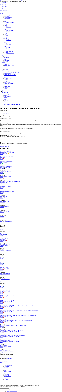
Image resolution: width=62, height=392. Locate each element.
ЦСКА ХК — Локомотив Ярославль (6, 221)
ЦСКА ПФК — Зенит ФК (4, 267)
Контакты (1, 362)
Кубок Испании (8, 27)
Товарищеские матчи (7, 20)
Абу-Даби (1, 168)
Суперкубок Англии (9, 32)
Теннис (3, 70)
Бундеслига (7, 39)
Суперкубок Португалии (10, 53)
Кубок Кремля (6, 80)
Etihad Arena (2, 326)
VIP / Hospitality (6, 379)
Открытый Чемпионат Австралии (9, 83)
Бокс (3, 90)
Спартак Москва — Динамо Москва (6, 261)
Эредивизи (7, 50)
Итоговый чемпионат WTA (8, 78)
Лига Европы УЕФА (7, 16)
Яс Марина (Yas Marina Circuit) (5, 167)
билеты (1, 154)
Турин (1, 178)
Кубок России (6, 67)
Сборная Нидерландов (9, 51)
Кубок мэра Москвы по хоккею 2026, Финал (7, 191)
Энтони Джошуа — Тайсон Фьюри (5, 171)
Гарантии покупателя (7, 364)
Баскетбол (3, 62)
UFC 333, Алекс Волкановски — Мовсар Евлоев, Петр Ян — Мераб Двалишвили (13, 325)
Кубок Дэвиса (6, 81)
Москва (1, 188)
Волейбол (5, 97)
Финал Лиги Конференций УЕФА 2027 (6, 156)
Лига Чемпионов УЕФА (7, 15)
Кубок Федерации (7, 82)
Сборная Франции (9, 45)
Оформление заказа (7, 375)
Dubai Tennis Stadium (3, 182)
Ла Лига (7, 26)
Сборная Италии (8, 37)
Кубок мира (6, 87)
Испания (5, 25)
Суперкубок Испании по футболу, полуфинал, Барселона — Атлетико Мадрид (12, 335)
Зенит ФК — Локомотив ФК (4, 232)
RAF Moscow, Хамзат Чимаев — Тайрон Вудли (7, 300)
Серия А (7, 35)
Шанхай (1, 297)
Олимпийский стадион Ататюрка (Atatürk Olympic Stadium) (9, 331)
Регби (5, 99)
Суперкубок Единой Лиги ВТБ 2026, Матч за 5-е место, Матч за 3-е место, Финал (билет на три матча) (16, 320)
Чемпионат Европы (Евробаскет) (9, 65)
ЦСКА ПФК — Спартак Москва (5, 273)
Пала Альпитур (2, 177)
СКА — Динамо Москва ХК (4, 211)
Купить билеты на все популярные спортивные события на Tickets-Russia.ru (12, 0)
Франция (5, 42)
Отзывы (3, 8)
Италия (5, 34)
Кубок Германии (8, 40)
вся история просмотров (9, 358)
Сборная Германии (9, 41)
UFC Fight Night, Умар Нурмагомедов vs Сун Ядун (8, 295)
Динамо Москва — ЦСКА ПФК (5, 290)
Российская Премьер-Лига (10, 22)
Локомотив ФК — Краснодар (4, 244)
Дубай (1, 183)
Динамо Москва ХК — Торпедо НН (6, 186)
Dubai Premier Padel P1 (7, 73)
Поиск (5, 373)
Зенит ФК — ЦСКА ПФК (4, 238)
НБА (4, 68)
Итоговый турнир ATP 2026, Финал (5, 176)
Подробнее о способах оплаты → (5, 146)
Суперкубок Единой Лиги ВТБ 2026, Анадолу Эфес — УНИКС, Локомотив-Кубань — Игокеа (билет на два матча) (18, 315)
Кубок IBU (5, 88)
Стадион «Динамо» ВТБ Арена (5, 285)
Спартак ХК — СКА (3, 216)
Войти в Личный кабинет (4, 10)
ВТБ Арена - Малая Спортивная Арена (6, 301)
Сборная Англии (8, 33)
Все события (6, 54)
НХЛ (5, 59)
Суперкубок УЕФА (7, 18)
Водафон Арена (2, 157)
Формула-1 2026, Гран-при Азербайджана (6, 161)
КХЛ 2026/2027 (6, 56)
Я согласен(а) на (9, 391)
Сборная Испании (8, 28)
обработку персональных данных (12, 391)
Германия (5, 38)
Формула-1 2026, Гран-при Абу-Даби (6, 166)
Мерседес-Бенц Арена (3, 296)
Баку (1, 163)
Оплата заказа (4, 6)
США (5, 46)
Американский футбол (7, 94)
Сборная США (8, 49)
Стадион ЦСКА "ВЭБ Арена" (5, 268)
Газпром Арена (2, 233)
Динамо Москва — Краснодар (5, 279)
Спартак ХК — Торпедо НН (4, 206)
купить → (1, 13)
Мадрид (1, 352)
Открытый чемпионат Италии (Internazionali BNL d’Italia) (13, 76)
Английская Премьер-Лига (10, 30)
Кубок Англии (8, 31)
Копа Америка (8, 47)
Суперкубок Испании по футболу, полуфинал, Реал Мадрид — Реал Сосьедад (12, 330)
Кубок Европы (6, 66)
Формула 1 (3, 89)
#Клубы (3, 101)
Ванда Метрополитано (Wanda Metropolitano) (7, 351)
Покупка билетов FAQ (7, 376)
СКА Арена (2, 212)
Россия (5, 21)
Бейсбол (5, 95)
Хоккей (3, 55)
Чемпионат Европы (7, 19)
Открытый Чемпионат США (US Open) (10, 74)
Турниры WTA (6, 77)
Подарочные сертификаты (8, 365)
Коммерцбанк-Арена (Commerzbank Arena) (7, 152)
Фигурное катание (5, 92)
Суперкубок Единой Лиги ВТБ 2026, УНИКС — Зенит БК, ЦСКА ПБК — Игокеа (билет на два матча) (16, 305)
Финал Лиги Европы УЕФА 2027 (5, 151)
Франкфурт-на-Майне (3, 153)
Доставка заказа (6, 374)
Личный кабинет (6, 366)
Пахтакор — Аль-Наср (3, 345)
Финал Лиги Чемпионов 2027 (5, 350)
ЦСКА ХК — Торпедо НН (4, 201)
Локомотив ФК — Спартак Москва (5, 250)
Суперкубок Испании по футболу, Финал (6, 340)
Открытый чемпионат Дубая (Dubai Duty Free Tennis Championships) (14, 72)
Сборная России (8, 24)
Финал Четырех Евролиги (8, 63)
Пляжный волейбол (7, 98)
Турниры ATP (6, 79)
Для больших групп (7, 378)
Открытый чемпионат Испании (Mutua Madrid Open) (11, 104)
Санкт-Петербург (3, 234)
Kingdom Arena (2, 172)
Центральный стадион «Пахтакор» (5, 346)
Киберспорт (6, 100)
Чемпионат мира (6, 64)
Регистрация (6, 367)
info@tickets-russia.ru (3, 4)
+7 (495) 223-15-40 (3, 2)
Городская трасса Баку (3, 162)
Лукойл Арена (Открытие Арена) (5, 262)
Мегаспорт (2, 187)
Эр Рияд (1, 173)
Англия (5, 29)
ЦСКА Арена (2, 197)
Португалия (6, 52)
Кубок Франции (8, 44)
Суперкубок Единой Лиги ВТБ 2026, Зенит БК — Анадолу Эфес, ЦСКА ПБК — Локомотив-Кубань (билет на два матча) (19, 310)
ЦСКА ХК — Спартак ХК (4, 196)
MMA (3, 91)
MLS (6, 48)
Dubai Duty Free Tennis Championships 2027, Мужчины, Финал (10, 181)
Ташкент (1, 347)
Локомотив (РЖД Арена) (4, 245)
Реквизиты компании (7, 371)
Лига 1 (7, 43)
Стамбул (1, 158)
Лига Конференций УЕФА (8, 17)
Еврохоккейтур (6, 57)
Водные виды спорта (7, 96)
